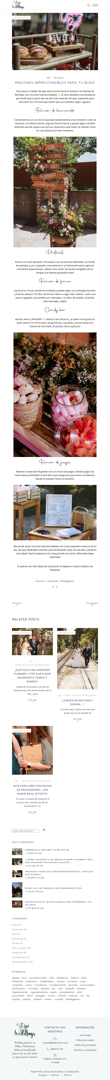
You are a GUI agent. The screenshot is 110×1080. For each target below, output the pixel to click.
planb (79, 992)
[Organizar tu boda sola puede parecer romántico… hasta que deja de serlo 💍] (17, 873)
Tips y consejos (27, 664)
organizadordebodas (39, 992)
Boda (51, 977)
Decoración (58, 77)
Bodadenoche (62, 977)
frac (53, 988)
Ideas (14, 934)
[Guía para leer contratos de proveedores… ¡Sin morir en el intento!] (32, 750)
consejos (28, 984)
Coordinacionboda (57, 984)
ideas (60, 988)
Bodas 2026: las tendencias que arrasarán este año (53, 888)
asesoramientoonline (38, 977)
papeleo (54, 992)
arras (24, 977)
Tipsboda (16, 999)
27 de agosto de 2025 (35, 907)
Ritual (30, 995)
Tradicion (37, 999)
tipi (48, 77)
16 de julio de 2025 (66, 632)
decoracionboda (87, 984)
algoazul (15, 977)
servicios (51, 995)
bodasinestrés (31, 981)
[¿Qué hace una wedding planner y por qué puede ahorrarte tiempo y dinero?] (32, 641)
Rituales (15, 943)
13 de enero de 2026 (34, 891)
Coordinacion (41, 984)
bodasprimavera (47, 981)
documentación (18, 988)
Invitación (81, 988)
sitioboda (62, 995)
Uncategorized (19, 957)
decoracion (40, 581)
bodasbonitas (17, 981)
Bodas (17, 664)
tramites (48, 999)
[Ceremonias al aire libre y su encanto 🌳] (17, 851)
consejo (83, 981)
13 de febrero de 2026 (35, 877)
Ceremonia (72, 981)
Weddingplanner (67, 581)
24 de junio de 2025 (21, 730)
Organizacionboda (20, 992)
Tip (81, 995)
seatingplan (40, 995)
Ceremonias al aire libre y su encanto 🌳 (47, 850)
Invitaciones (17, 938)
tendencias (72, 995)
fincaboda (45, 988)
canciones (61, 981)
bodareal (74, 977)
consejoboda (17, 984)
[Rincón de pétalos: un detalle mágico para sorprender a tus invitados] (17, 904)
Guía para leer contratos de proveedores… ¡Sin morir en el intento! (32, 789)
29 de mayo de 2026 (34, 865)
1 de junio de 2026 (34, 852)
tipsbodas (27, 999)
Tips (88, 995)
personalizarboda (67, 992)
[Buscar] (44, 830)
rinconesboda (52, 581)
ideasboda (69, 988)
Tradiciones (17, 952)
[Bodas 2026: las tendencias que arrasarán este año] (17, 890)
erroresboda (33, 988)
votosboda (58, 999)
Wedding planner (42, 664)
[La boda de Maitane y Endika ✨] (77, 658)
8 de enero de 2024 (21, 17)
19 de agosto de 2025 (21, 632)
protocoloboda (18, 995)
